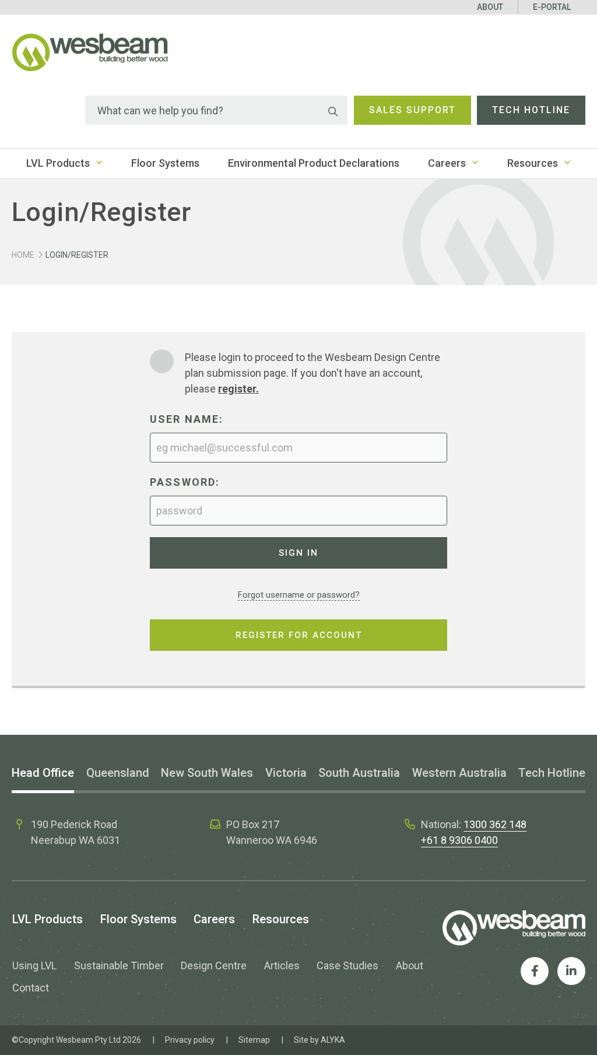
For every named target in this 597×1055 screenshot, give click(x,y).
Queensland (117, 773)
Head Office (43, 773)
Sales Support (412, 109)
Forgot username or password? (299, 595)
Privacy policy (190, 1040)
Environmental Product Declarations (313, 163)
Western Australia (459, 773)
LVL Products (58, 163)
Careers (447, 163)
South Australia (359, 773)
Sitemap (254, 1040)
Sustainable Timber (119, 965)
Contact (30, 988)
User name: (187, 419)
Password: (185, 482)
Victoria (286, 773)
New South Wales (207, 773)
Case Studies (347, 965)
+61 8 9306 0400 (459, 840)
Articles (282, 965)
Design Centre (214, 965)
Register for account (299, 635)
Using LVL (34, 965)
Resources (532, 163)
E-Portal (552, 7)
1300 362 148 (494, 824)
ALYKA (333, 1040)
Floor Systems (165, 163)
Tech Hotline (531, 109)
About (490, 7)
